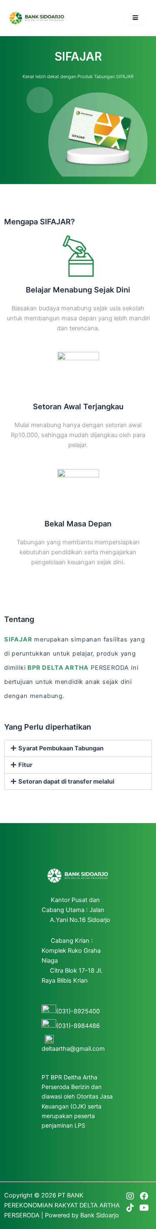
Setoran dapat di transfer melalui (66, 781)
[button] (78, 748)
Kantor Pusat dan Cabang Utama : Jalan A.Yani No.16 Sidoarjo (76, 910)
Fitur (25, 765)
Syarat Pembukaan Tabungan (61, 748)
